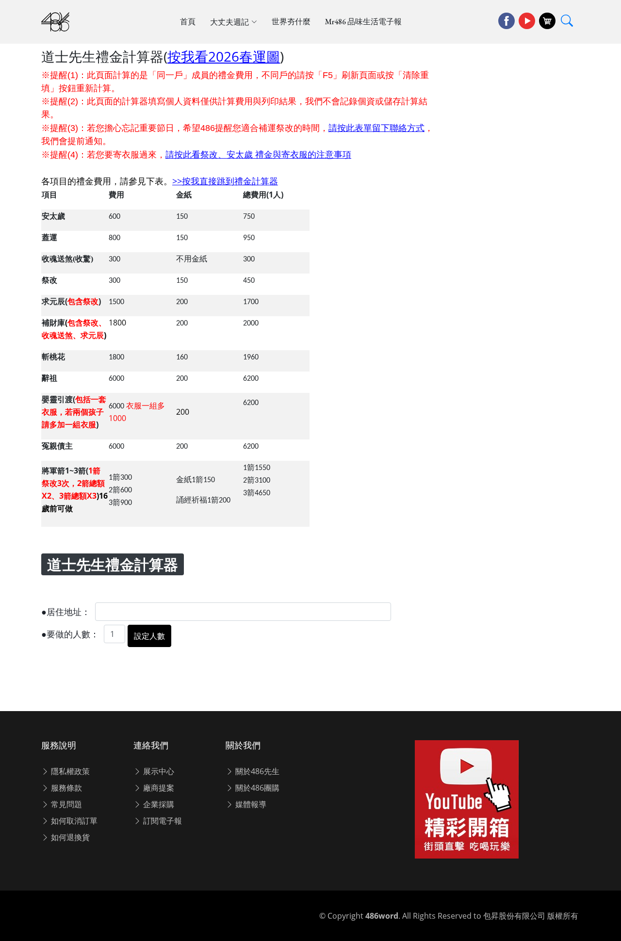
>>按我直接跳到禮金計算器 (225, 181)
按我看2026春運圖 (223, 56)
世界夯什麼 (291, 21)
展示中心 (157, 771)
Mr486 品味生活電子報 (363, 21)
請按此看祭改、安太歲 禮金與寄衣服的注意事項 (258, 154)
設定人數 (149, 636)
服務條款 (65, 787)
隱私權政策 (69, 771)
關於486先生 (256, 771)
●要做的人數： (70, 634)
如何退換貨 (69, 837)
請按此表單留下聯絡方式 (376, 127)
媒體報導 (249, 804)
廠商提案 (157, 787)
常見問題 (65, 804)
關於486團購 (256, 787)
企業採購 (157, 804)
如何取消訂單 (73, 820)
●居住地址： (65, 612)
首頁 (188, 21)
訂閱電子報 (161, 820)
